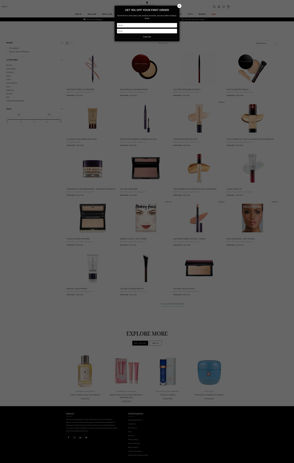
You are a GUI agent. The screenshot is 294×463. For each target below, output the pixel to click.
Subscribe (147, 37)
